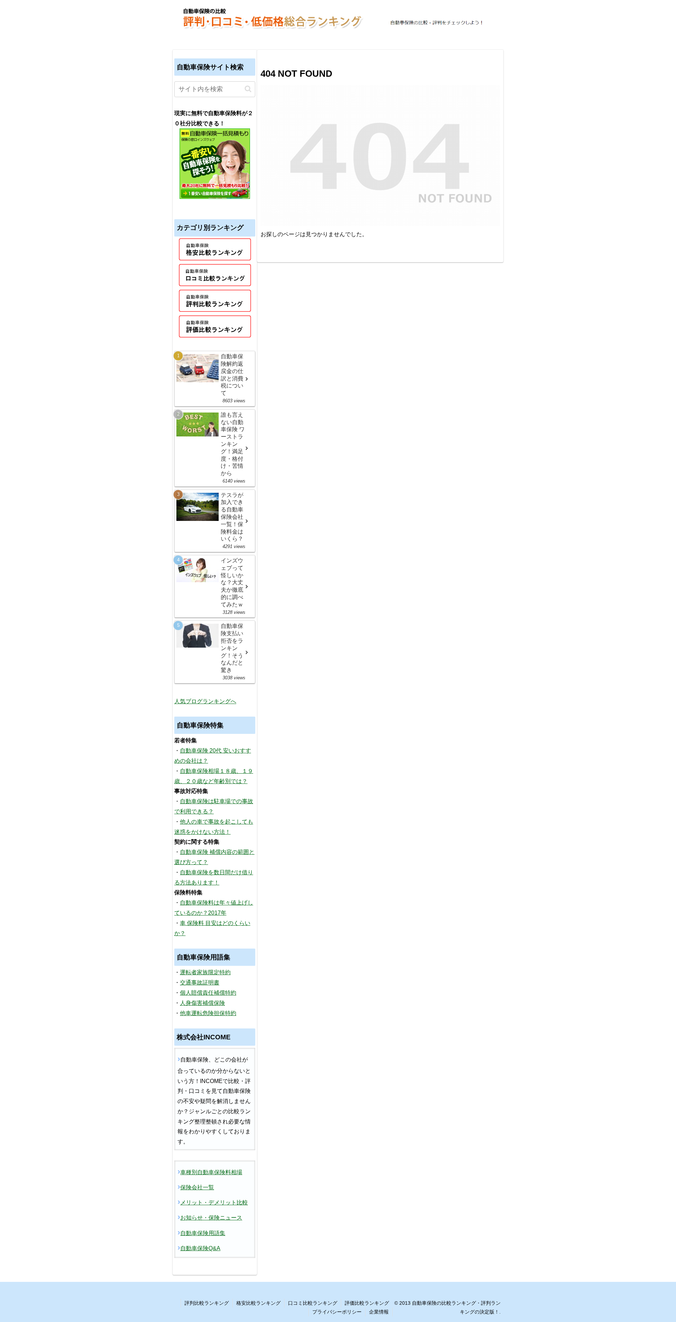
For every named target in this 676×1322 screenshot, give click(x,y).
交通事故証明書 (199, 983)
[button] (248, 89)
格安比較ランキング (258, 1303)
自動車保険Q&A (200, 1248)
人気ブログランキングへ (205, 701)
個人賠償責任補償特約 (208, 993)
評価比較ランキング (367, 1303)
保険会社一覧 (197, 1187)
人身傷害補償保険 (202, 1003)
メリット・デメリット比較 (214, 1202)
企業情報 (379, 1312)
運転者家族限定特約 (205, 972)
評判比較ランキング (206, 1303)
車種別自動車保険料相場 (211, 1172)
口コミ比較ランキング (312, 1303)
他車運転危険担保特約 (208, 1013)
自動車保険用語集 (202, 1233)
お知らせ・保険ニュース (211, 1218)
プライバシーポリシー (337, 1312)
